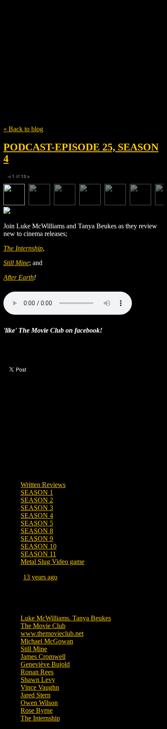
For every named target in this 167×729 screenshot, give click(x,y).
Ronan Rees (37, 672)
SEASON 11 (38, 554)
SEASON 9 (37, 538)
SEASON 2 (37, 500)
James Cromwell (43, 656)
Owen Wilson (39, 702)
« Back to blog (23, 129)
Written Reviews (43, 484)
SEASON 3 (37, 507)
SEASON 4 (37, 515)
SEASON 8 (37, 530)
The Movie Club (83, 52)
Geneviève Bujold (45, 664)
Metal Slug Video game (52, 561)
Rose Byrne (37, 710)
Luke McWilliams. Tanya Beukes (66, 618)
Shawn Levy (38, 679)
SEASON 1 (37, 492)
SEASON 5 (37, 523)
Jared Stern (36, 695)
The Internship (23, 248)
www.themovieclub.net (52, 633)
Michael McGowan (47, 641)
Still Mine (16, 262)
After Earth (18, 277)
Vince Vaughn (40, 687)
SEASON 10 (39, 546)
